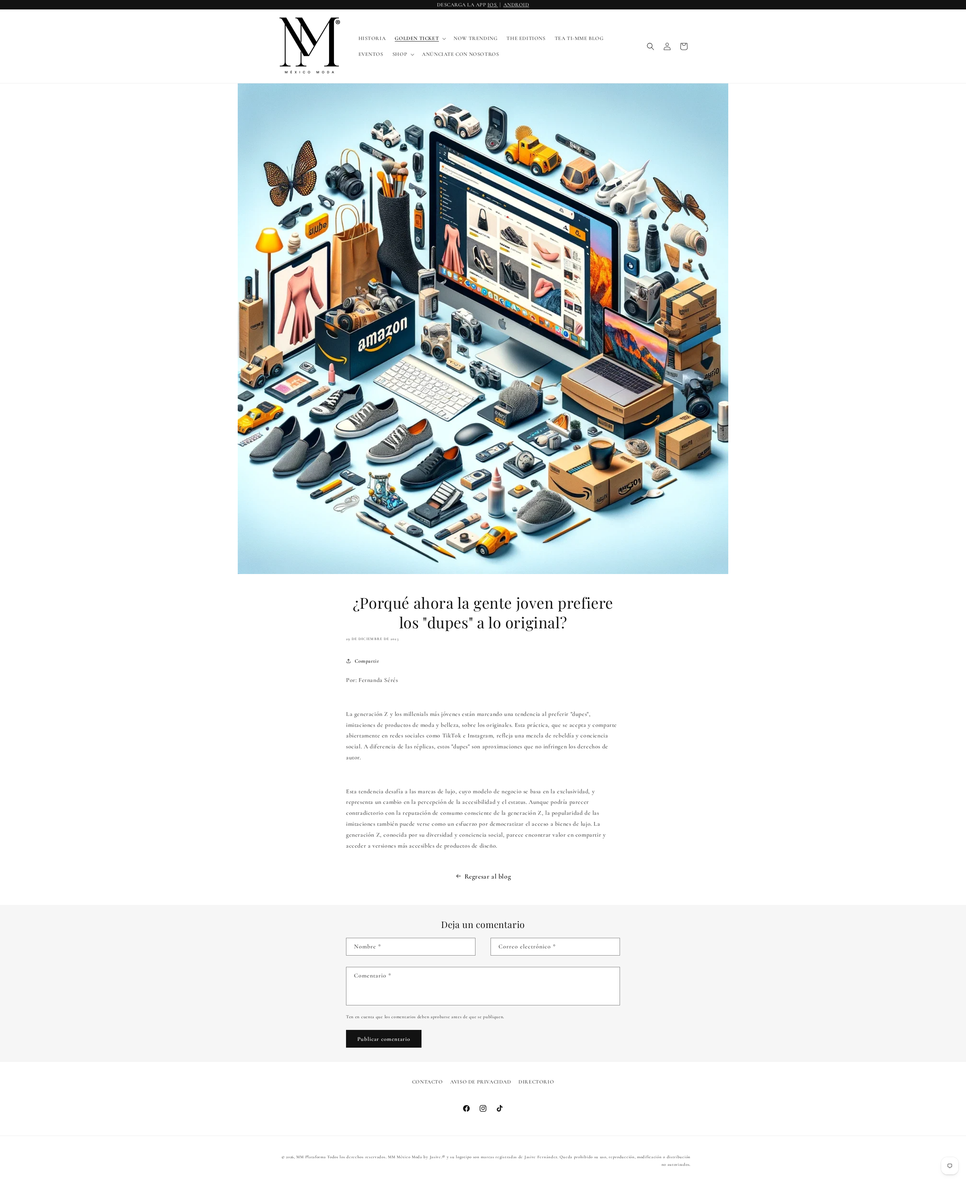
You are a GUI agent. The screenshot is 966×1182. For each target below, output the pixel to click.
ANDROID (516, 5)
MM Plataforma (311, 1156)
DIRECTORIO (536, 1082)
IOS (493, 5)
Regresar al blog (488, 876)
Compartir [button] (367, 661)
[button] (419, 38)
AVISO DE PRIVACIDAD (480, 1082)
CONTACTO (427, 1082)
